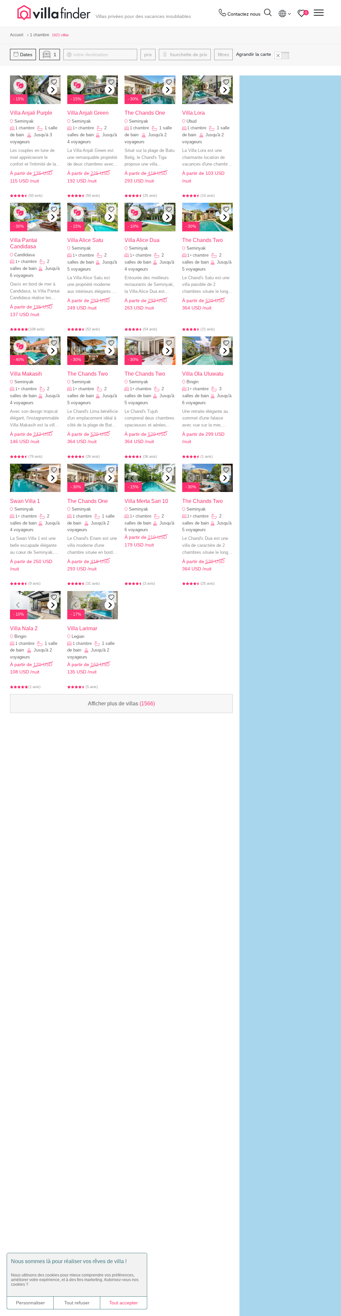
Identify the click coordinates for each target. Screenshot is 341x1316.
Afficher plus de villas (121, 703)
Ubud (191, 121)
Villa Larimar (82, 628)
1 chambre (25, 128)
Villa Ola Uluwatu (202, 374)
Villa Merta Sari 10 (146, 501)
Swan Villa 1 (25, 501)
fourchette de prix (188, 54)
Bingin (192, 381)
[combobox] (103, 54)
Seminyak (24, 121)
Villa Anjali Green (88, 113)
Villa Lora (193, 113)
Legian (78, 636)
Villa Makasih (26, 374)
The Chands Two (202, 240)
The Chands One (145, 113)
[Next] (52, 90)
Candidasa (24, 254)
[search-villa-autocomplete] (267, 13)
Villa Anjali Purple (31, 113)
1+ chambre (84, 128)
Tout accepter (123, 1302)
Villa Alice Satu (85, 240)
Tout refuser (77, 1302)
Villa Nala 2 (24, 628)
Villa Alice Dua (142, 240)
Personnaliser (30, 1302)
